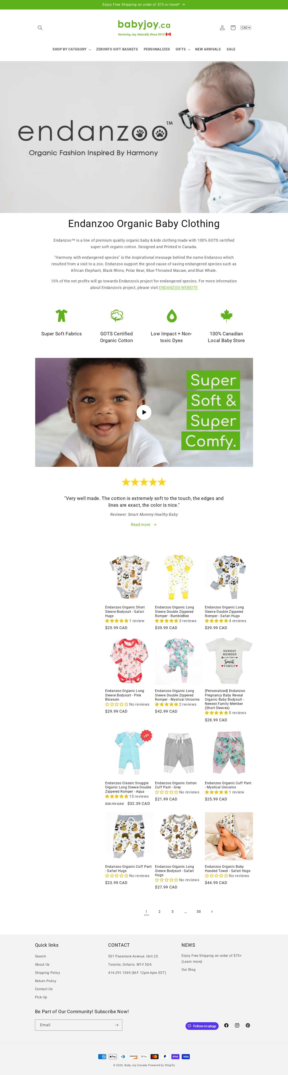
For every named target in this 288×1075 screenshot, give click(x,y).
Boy (42, 641)
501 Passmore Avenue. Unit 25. (133, 956)
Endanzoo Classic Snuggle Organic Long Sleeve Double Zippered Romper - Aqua (128, 787)
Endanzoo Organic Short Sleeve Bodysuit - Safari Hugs (125, 611)
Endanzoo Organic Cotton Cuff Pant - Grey (176, 785)
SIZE (39, 612)
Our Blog (189, 970)
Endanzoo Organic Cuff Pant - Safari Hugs (128, 869)
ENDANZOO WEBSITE (178, 287)
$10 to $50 (47, 571)
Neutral (45, 650)
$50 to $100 (48, 576)
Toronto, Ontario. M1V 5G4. (130, 965)
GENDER (43, 633)
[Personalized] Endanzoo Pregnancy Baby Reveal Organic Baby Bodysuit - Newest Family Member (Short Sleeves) (225, 699)
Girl (42, 645)
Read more (141, 524)
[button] (40, 27)
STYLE (41, 590)
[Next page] (212, 911)
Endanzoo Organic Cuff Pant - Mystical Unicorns (228, 785)
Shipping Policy (47, 973)
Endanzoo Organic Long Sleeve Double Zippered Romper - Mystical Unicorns (177, 695)
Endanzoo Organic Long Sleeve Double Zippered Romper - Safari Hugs (224, 611)
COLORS (42, 622)
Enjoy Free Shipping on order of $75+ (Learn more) (212, 958)
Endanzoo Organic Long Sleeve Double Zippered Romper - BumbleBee (174, 611)
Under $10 (46, 566)
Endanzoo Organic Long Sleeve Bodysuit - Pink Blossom (124, 695)
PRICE (41, 558)
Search (40, 956)
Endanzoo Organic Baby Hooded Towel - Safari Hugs (227, 869)
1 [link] (146, 911)
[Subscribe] (116, 1025)
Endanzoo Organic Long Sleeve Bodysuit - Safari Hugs (174, 871)
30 (199, 912)
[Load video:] (144, 412)
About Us (42, 965)
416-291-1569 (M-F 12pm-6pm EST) (137, 973)
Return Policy (46, 981)
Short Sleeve (48, 598)
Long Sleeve (48, 602)
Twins (44, 655)
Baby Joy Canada (135, 1065)
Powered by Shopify (161, 1065)
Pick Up (41, 997)
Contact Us (44, 989)
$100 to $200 (48, 580)
